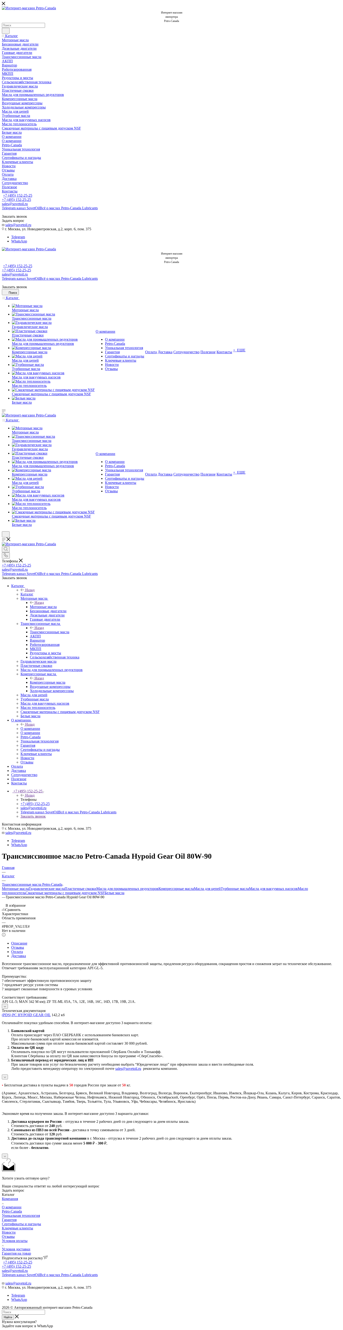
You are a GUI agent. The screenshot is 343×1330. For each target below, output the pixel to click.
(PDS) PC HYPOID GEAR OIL (26, 1015)
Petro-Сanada (12, 1211)
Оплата (17, 952)
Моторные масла (43, 607)
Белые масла (114, 893)
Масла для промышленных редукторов (127, 889)
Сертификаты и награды (21, 1224)
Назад (30, 590)
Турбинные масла (235, 889)
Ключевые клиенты (17, 1228)
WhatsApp (19, 241)
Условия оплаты (15, 1241)
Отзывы (17, 947)
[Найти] (6, 31)
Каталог (27, 594)
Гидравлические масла (47, 889)
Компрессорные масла (47, 682)
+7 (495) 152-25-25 (17, 195)
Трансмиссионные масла (49, 632)
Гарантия (9, 1220)
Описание (19, 943)
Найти (8, 1317)
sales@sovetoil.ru (15, 204)
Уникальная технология (21, 1216)
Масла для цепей (207, 889)
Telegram (18, 237)
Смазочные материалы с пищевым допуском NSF (65, 893)
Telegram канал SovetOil (50, 208)
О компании (30, 729)
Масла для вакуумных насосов (273, 889)
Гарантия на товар (16, 1253)
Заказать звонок (33, 816)
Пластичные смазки (80, 889)
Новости (9, 1232)
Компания (10, 1199)
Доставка (18, 956)
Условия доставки (16, 1249)
